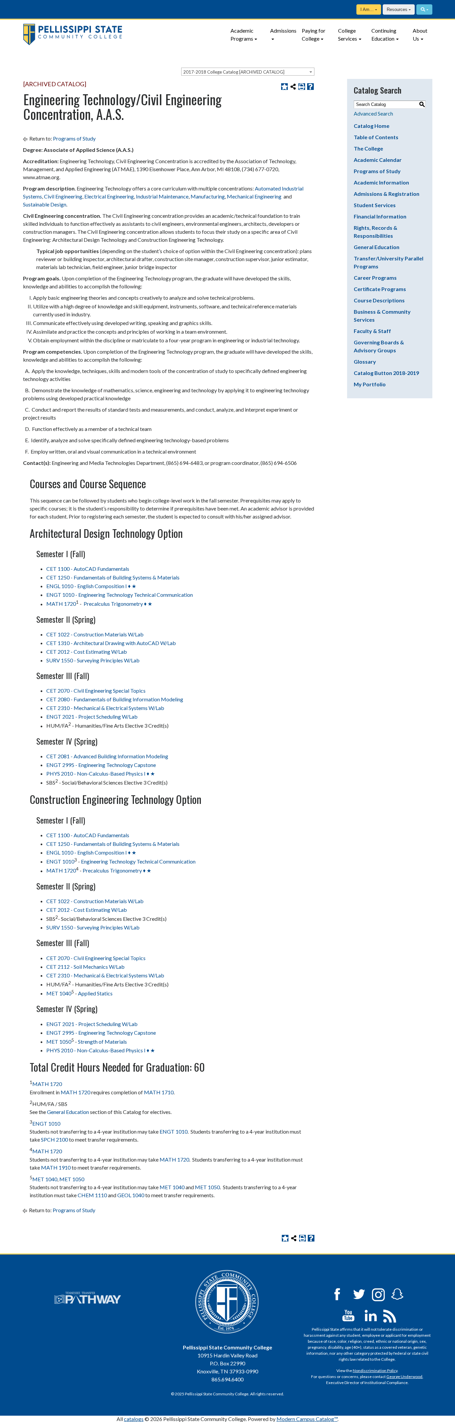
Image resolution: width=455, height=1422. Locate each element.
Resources (397, 9)
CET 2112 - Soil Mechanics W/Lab (85, 966)
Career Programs (375, 277)
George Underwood (404, 1376)
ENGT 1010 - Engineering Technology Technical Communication (119, 594)
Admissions (283, 30)
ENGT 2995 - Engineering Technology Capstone (101, 765)
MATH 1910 (56, 1167)
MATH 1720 (61, 604)
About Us (420, 34)
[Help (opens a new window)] (310, 86)
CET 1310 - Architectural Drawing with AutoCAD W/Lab (111, 643)
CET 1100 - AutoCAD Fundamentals (87, 568)
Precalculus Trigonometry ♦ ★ (117, 604)
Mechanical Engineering (254, 196)
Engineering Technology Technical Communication (138, 861)
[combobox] (247, 72)
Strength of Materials (102, 1041)
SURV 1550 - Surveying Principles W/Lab (93, 660)
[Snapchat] (397, 1293)
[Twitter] (359, 1293)
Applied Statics (95, 993)
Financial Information (380, 216)
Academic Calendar (378, 160)
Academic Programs (241, 34)
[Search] (424, 9)
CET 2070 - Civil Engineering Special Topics (96, 690)
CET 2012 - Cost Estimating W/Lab (86, 651)
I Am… (367, 9)
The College (368, 148)
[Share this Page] (293, 86)
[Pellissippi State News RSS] (389, 1315)
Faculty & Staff (372, 331)
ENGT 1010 (60, 861)
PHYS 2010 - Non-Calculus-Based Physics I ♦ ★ (100, 773)
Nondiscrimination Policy (375, 1370)
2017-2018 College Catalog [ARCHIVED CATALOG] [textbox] (233, 72)
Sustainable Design (44, 204)
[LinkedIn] (370, 1315)
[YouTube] (348, 1315)
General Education (68, 1112)
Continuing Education (383, 34)
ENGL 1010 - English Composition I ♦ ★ (91, 586)
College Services (347, 34)
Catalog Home (371, 126)
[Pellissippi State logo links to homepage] (122, 34)
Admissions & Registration (386, 193)
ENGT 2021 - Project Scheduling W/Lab (92, 716)
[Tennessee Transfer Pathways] (88, 1298)
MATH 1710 (159, 1092)
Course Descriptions (379, 300)
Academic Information (381, 182)
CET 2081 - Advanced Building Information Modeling (107, 756)
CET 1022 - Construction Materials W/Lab (95, 634)
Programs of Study (74, 138)
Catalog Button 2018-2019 (386, 373)
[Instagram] (378, 1293)
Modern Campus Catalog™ (306, 1419)
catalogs (134, 1419)
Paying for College (313, 34)
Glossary (365, 361)
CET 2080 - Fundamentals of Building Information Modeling (114, 699)
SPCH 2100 (54, 1139)
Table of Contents (376, 137)
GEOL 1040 (130, 1195)
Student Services (375, 205)
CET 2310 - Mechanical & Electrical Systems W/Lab (105, 708)
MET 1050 (58, 1041)
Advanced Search (373, 113)
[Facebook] (337, 1293)
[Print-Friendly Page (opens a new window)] (301, 86)
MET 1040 (58, 993)
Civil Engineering (63, 196)
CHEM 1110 (92, 1195)
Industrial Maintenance (162, 196)
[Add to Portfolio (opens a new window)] (284, 86)
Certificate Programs (380, 289)
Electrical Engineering (109, 196)
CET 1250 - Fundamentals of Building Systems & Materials (113, 577)
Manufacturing (208, 196)
